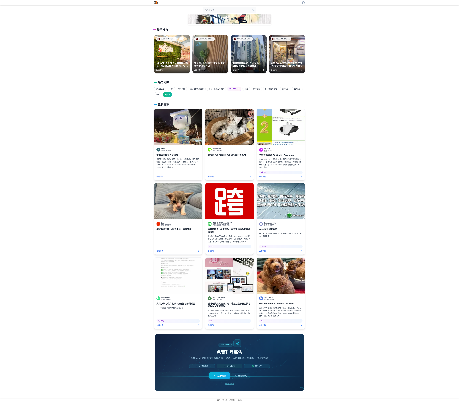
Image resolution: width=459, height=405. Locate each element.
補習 (246, 89)
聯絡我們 (224, 400)
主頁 (218, 400)
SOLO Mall (234, 89)
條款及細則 (229, 384)
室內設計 (297, 89)
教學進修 (181, 89)
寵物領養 (256, 89)
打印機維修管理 (271, 89)
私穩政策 (239, 400)
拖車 (157, 95)
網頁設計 (285, 89)
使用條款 (232, 400)
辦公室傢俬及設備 (197, 89)
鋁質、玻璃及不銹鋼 (216, 89)
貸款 (171, 89)
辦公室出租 (160, 89)
